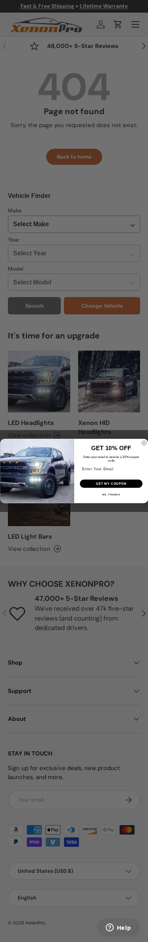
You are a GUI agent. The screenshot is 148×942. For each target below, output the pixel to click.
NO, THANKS (111, 494)
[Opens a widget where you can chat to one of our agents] (118, 928)
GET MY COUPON (111, 483)
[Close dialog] (144, 443)
